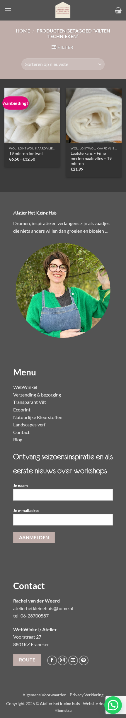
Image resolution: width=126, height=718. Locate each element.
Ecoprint (21, 409)
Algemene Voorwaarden (45, 694)
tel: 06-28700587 (31, 615)
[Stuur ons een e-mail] (73, 660)
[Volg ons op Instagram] (62, 660)
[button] (7, 10)
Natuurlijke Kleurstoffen (37, 417)
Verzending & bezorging (37, 394)
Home (23, 30)
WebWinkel (25, 387)
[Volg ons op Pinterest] (83, 660)
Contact (21, 432)
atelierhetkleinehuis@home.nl (43, 608)
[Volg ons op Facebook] (52, 660)
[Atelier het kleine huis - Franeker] (63, 10)
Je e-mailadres (26, 510)
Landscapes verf (29, 424)
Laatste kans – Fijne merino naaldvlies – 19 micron (91, 158)
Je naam (20, 485)
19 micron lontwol (26, 153)
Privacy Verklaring (86, 694)
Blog (17, 439)
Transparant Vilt (29, 402)
